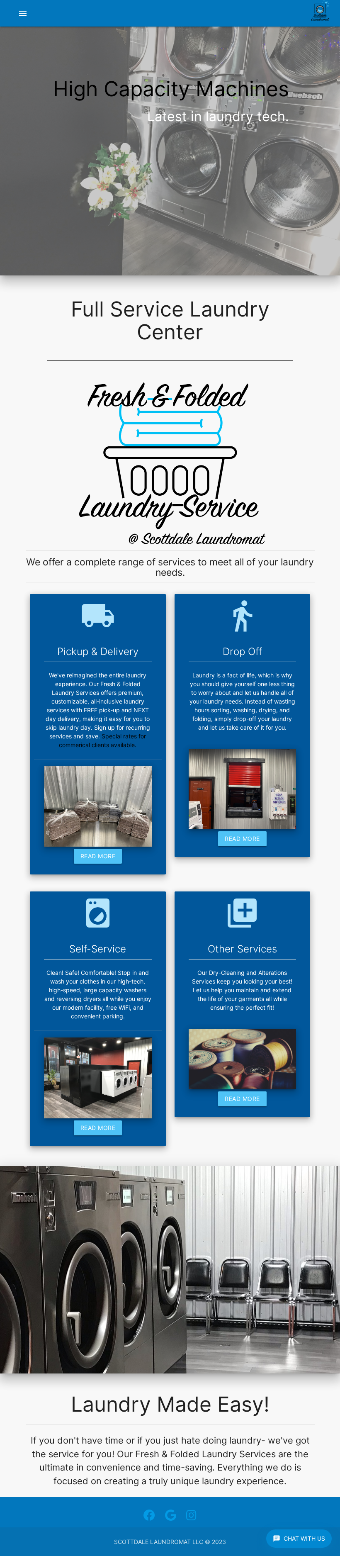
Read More (98, 856)
